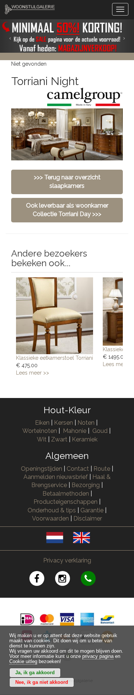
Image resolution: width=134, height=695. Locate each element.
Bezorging (86, 485)
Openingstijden (41, 468)
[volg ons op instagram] (68, 579)
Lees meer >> (32, 373)
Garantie (91, 510)
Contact (78, 468)
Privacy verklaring (67, 560)
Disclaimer (87, 518)
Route (101, 468)
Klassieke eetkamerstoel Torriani (54, 358)
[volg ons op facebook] (42, 579)
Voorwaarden (50, 518)
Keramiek (85, 439)
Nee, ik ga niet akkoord (41, 682)
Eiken (42, 422)
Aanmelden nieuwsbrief (55, 476)
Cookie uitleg (23, 661)
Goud (100, 430)
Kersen (63, 422)
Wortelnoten (39, 430)
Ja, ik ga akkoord (35, 672)
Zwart (59, 439)
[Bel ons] (93, 579)
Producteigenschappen (66, 501)
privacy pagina (98, 656)
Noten (86, 422)
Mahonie (74, 430)
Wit (42, 439)
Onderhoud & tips (52, 510)
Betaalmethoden (65, 493)
